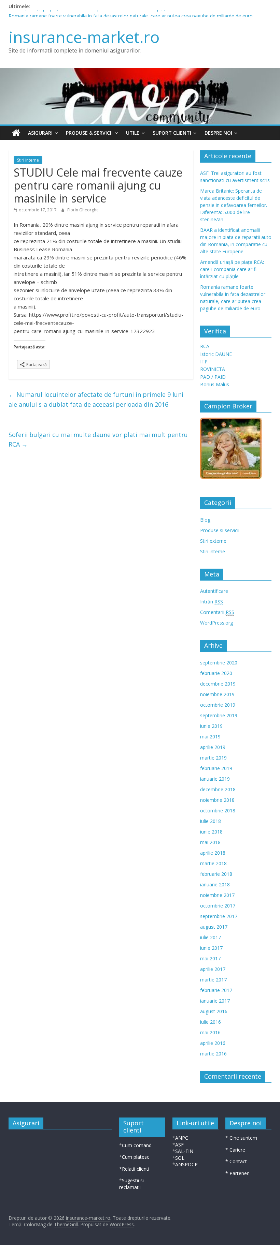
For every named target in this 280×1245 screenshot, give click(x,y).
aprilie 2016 (212, 1043)
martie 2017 (213, 979)
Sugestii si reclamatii (131, 1183)
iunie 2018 (211, 831)
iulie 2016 (210, 1022)
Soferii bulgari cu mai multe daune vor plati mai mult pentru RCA (98, 440)
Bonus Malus (214, 384)
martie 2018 (213, 863)
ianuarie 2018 (215, 884)
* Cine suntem (241, 1138)
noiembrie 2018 (217, 800)
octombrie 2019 (217, 705)
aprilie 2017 (212, 969)
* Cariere (235, 1149)
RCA (204, 346)
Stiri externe (213, 541)
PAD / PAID (213, 377)
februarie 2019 (216, 768)
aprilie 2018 (212, 853)
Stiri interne (28, 160)
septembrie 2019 (218, 715)
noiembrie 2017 (217, 895)
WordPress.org (216, 622)
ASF (179, 1144)
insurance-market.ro (84, 36)
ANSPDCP (186, 1164)
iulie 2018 (210, 821)
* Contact (236, 1161)
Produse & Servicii (89, 133)
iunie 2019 (211, 726)
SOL (179, 1158)
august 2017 (213, 927)
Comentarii (217, 612)
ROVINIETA (212, 369)
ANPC (181, 1138)
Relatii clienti (135, 1169)
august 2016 (213, 1011)
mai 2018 (210, 842)
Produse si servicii (219, 530)
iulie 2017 (210, 937)
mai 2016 (210, 1032)
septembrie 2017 (218, 916)
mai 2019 (210, 736)
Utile (132, 133)
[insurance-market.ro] (16, 133)
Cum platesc (135, 1157)
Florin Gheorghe (83, 210)
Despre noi (218, 133)
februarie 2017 (216, 990)
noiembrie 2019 (217, 694)
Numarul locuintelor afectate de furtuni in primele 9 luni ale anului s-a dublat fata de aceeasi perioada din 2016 (96, 399)
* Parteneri (237, 1173)
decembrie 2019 (218, 683)
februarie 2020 (216, 673)
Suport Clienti (172, 133)
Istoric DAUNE (216, 354)
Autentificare (214, 591)
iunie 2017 (211, 948)
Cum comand (137, 1145)
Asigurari (40, 133)
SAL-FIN (184, 1151)
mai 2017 (210, 958)
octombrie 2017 (217, 905)
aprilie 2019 (212, 747)
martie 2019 (213, 757)
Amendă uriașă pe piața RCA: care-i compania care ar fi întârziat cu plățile (89, 14)
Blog (205, 519)
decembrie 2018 (218, 789)
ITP (204, 361)
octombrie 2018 (217, 810)
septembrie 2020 (218, 662)
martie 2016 (213, 1053)
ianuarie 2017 (215, 1000)
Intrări (211, 601)
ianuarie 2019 (215, 779)
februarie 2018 (216, 874)
